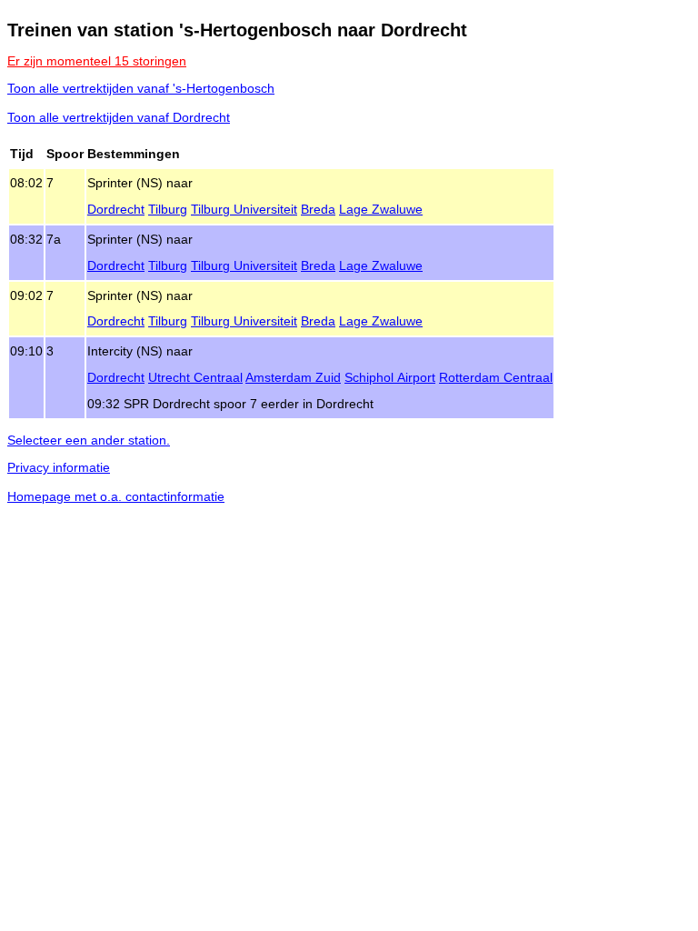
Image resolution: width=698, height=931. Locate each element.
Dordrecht (116, 209)
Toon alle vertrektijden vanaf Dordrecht (118, 117)
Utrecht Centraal (195, 377)
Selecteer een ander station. (88, 440)
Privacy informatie (58, 467)
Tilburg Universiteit (244, 209)
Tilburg (167, 209)
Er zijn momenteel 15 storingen (96, 61)
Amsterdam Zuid (293, 377)
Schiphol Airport (389, 377)
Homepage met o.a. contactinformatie (115, 496)
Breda (318, 209)
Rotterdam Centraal (496, 377)
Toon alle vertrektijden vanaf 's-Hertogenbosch (140, 88)
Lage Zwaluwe (381, 209)
